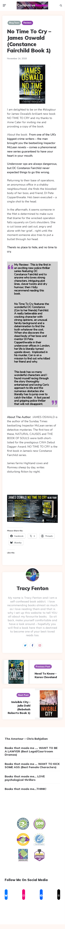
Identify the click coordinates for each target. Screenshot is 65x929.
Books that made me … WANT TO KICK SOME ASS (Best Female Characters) (32, 765)
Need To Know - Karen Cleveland (46, 675)
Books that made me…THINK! (25, 789)
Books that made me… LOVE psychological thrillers (25, 778)
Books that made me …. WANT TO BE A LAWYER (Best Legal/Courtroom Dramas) (31, 751)
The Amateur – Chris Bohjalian (26, 738)
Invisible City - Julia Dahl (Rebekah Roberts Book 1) (19, 707)
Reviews (27, 22)
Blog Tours (14, 22)
